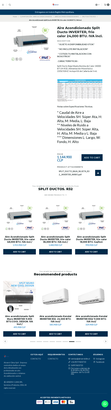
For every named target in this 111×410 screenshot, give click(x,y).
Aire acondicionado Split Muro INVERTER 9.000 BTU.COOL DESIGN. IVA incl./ (19, 320)
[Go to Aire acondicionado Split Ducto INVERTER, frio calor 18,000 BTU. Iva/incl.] (91, 217)
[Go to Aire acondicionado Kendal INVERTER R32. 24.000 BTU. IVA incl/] (55, 297)
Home (15, 16)
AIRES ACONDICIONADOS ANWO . (67, 16)
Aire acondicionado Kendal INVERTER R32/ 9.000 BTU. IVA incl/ (91, 319)
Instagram (100, 359)
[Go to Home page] (55, 4)
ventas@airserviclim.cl (80, 359)
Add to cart (92, 157)
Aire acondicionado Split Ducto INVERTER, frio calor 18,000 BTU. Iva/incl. (91, 239)
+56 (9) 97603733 (78, 362)
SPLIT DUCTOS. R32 (89, 16)
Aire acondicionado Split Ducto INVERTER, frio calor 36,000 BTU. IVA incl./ (55, 239)
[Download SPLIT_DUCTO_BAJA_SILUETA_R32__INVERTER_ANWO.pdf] (98, 173)
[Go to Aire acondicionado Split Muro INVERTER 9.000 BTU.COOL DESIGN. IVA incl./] (19, 297)
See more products (54, 195)
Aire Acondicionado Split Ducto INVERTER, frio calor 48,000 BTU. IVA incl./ (19, 239)
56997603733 (77, 365)
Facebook (100, 362)
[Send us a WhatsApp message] (105, 404)
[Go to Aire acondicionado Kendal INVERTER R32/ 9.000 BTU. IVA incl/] (91, 297)
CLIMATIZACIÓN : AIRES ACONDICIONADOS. (36, 16)
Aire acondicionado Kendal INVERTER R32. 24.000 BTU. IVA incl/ (55, 319)
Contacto (35, 359)
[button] (19, 251)
